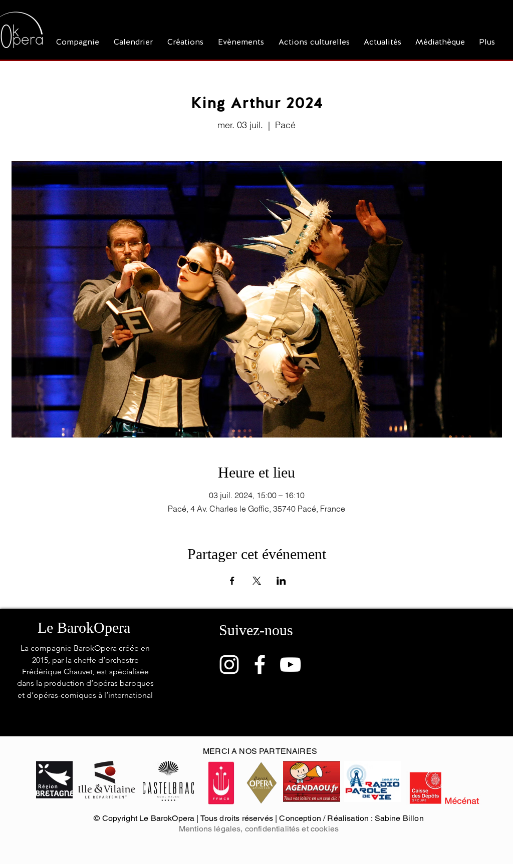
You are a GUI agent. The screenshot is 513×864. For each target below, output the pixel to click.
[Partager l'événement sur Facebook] (232, 581)
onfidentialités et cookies (294, 828)
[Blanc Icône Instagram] (229, 664)
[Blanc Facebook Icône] (260, 664)
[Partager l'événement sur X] (257, 581)
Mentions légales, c (214, 828)
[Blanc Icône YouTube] (290, 664)
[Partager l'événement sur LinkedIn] (281, 581)
